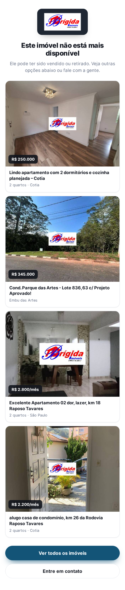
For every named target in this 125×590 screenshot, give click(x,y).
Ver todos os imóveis (63, 553)
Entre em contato (62, 571)
